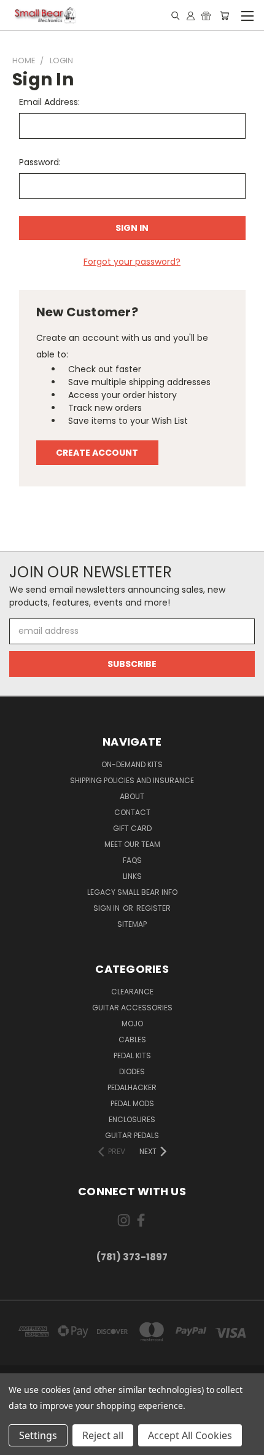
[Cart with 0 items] (224, 15)
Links (132, 876)
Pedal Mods (132, 1103)
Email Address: (49, 102)
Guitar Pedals (132, 1135)
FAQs (132, 860)
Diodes (132, 1071)
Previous (19, 1442)
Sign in (107, 908)
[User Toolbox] (190, 15)
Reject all (102, 1435)
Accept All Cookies (190, 1435)
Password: (40, 162)
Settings (38, 1435)
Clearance (132, 991)
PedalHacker (132, 1087)
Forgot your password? (132, 262)
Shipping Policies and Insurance (132, 780)
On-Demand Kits (132, 764)
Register (153, 908)
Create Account (97, 453)
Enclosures (132, 1119)
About (132, 796)
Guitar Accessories (132, 1007)
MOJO (132, 1023)
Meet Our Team (132, 844)
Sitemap (132, 924)
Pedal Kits (132, 1055)
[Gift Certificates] (206, 15)
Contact (132, 812)
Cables (132, 1039)
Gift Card (132, 828)
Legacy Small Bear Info (132, 892)
